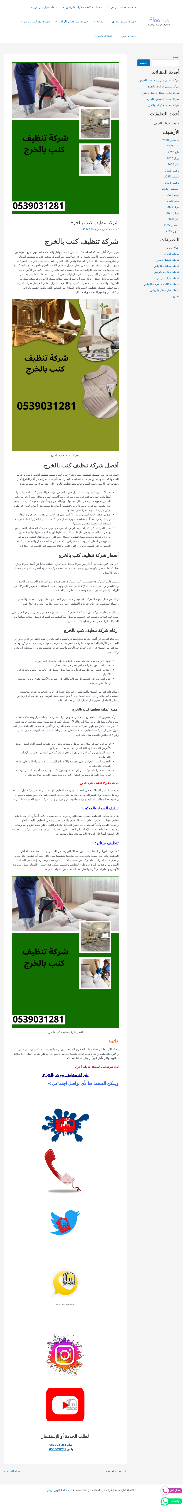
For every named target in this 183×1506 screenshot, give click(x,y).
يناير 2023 (173, 219)
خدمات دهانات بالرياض (37, 21)
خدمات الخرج (128, 36)
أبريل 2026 (173, 158)
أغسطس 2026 (170, 140)
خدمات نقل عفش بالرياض (73, 21)
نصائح (100, 21)
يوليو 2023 (173, 194)
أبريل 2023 (173, 207)
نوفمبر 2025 (172, 170)
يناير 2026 (173, 164)
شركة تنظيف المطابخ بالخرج (163, 99)
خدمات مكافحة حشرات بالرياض (84, 7)
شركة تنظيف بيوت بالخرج (65, 1074)
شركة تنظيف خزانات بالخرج (163, 86)
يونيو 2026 (173, 146)
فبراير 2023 (172, 213)
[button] (108, 7)
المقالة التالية (13, 1471)
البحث (175, 56)
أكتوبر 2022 (172, 231)
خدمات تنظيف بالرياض (123, 7)
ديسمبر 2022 (171, 225)
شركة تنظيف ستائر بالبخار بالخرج (160, 92)
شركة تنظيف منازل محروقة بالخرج (159, 80)
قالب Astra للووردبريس (60, 1490)
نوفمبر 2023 (172, 182)
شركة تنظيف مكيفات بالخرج (163, 105)
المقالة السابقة (116, 1471)
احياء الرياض (105, 36)
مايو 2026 (173, 152)
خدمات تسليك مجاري (124, 21)
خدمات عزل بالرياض (45, 7)
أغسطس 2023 (170, 188)
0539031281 (57, 1444)
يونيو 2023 (173, 200)
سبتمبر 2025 (171, 176)
